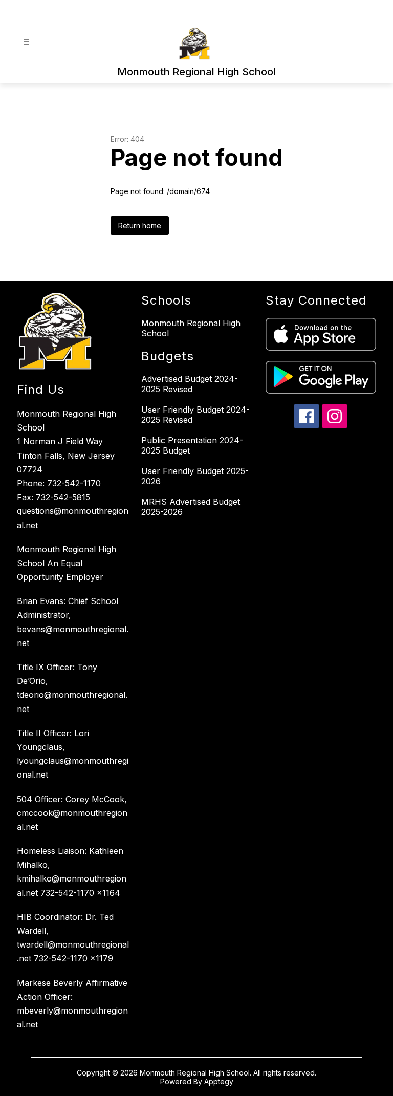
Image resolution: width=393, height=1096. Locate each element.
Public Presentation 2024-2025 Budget (192, 445)
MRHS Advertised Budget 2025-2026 (190, 507)
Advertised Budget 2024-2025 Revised (189, 384)
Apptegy (218, 1081)
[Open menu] (26, 42)
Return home (139, 225)
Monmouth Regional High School (191, 328)
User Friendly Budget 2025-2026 (195, 476)
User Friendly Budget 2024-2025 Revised (195, 414)
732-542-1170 (74, 483)
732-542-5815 (63, 497)
